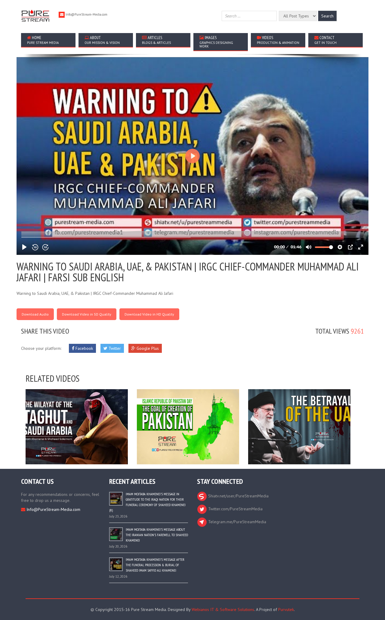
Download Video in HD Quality (149, 314)
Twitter (114, 348)
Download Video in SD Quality (86, 314)
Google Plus (147, 348)
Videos (278, 40)
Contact (325, 40)
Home (43, 40)
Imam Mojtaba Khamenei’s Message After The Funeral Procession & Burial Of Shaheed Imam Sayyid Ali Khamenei (155, 565)
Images (216, 41)
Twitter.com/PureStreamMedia (235, 509)
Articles (156, 40)
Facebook (83, 348)
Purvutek (286, 609)
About (102, 40)
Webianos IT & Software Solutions (223, 609)
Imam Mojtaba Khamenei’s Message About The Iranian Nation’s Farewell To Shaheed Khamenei (157, 534)
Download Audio (35, 314)
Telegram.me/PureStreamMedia (236, 521)
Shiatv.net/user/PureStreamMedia (238, 496)
